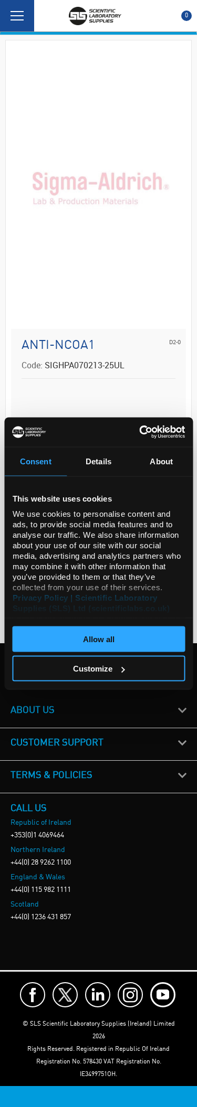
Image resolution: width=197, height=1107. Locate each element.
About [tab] (161, 460)
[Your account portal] (45, 15)
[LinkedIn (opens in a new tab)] (97, 994)
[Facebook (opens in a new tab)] (32, 994)
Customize (92, 668)
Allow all (99, 638)
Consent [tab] (35, 460)
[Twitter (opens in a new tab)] (65, 994)
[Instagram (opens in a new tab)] (130, 994)
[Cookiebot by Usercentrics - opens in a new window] (140, 432)
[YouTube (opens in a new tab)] (162, 994)
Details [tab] (98, 460)
